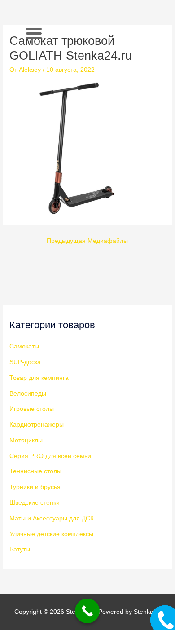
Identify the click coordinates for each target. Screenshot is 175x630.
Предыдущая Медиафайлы (87, 241)
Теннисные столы (35, 471)
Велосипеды (27, 393)
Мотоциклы (26, 440)
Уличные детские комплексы (51, 534)
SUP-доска (25, 362)
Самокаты (24, 346)
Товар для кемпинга (39, 377)
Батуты (19, 549)
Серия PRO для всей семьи (50, 456)
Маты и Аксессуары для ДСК (51, 518)
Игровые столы (31, 408)
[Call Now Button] (87, 611)
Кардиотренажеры (36, 424)
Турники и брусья (35, 487)
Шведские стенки (34, 502)
